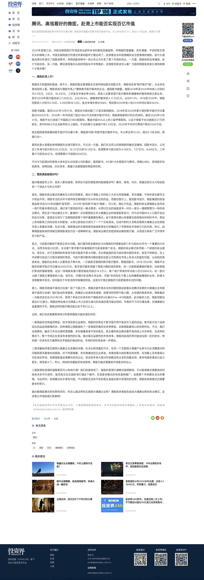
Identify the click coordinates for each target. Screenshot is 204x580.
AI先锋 (60, 3)
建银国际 (83, 166)
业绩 (56, 418)
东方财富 (42, 84)
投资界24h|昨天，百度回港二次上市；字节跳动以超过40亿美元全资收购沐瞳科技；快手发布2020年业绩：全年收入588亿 (145, 501)
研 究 (16, 37)
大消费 (90, 3)
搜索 (52, 555)
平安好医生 (155, 50)
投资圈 (16, 24)
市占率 (47, 418)
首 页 (16, 12)
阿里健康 (128, 50)
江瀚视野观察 (89, 42)
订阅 (52, 566)
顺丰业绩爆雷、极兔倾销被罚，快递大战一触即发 (76, 483)
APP (168, 3)
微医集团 (152, 199)
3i (34, 448)
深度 (34, 3)
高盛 (41, 448)
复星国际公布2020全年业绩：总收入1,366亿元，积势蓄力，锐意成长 (145, 483)
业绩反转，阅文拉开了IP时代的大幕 (74, 499)
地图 (52, 562)
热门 (41, 3)
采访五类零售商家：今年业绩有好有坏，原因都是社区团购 (143, 465)
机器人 (69, 3)
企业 (34, 432)
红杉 (49, 448)
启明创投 (47, 166)
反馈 (52, 558)
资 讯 (16, 18)
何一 (116, 348)
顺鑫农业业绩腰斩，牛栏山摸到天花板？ (74, 465)
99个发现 (108, 3)
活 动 (16, 31)
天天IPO (50, 3)
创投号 (16, 43)
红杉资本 (60, 166)
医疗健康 (80, 3)
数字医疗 (36, 418)
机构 (34, 443)
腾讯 (35, 437)
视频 (99, 3)
